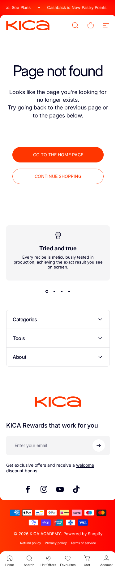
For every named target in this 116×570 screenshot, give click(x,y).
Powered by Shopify (80, 533)
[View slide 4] (67, 291)
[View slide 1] (44, 291)
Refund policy (28, 543)
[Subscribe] (94, 445)
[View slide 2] (52, 291)
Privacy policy (54, 543)
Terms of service (81, 543)
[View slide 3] (59, 291)
